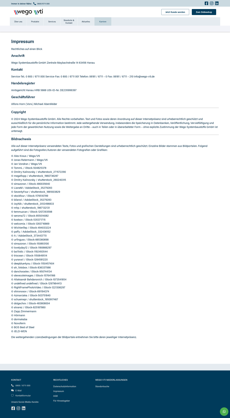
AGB (55, 395)
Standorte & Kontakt (69, 21)
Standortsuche (102, 386)
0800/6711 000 (43, 3)
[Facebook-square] (206, 3)
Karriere (102, 21)
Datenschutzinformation (64, 386)
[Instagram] (212, 3)
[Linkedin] (217, 3)
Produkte (35, 21)
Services (52, 21)
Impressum (58, 391)
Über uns (18, 21)
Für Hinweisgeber (61, 400)
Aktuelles (86, 21)
